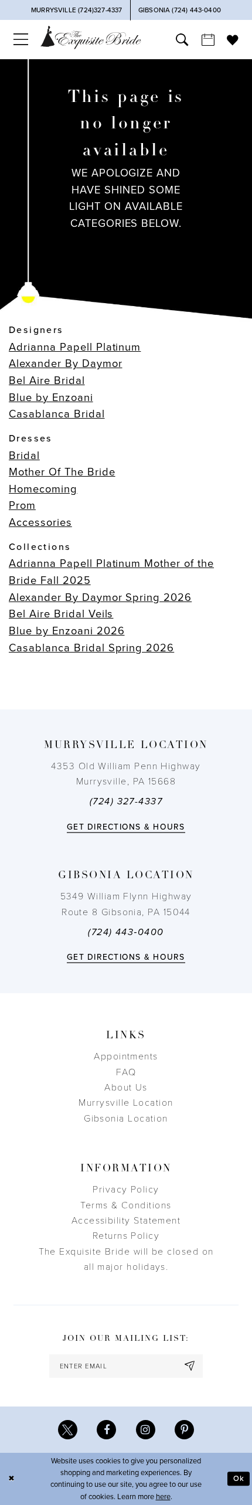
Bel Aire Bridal (47, 380)
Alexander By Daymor (65, 363)
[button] (20, 39)
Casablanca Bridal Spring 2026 (91, 647)
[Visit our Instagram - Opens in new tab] (145, 1429)
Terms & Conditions (125, 1205)
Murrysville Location (126, 1103)
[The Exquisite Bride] (90, 37)
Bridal (24, 455)
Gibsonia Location (126, 1118)
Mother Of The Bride (62, 472)
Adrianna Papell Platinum (75, 347)
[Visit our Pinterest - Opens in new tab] (184, 1429)
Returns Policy (126, 1236)
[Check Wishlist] (233, 40)
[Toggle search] (182, 39)
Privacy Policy (126, 1189)
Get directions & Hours (126, 827)
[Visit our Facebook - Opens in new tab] (106, 1429)
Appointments (126, 1056)
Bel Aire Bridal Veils (61, 613)
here (163, 1496)
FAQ (126, 1072)
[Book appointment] (208, 39)
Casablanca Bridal (57, 413)
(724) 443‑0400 (126, 932)
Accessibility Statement (126, 1221)
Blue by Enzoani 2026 (67, 630)
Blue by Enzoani (51, 397)
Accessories (40, 522)
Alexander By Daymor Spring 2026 (100, 597)
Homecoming (43, 489)
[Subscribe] (190, 1366)
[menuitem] (20, 39)
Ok (238, 1478)
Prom (22, 505)
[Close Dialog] (11, 1479)
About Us (126, 1087)
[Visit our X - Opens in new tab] (67, 1429)
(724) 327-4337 (126, 801)
